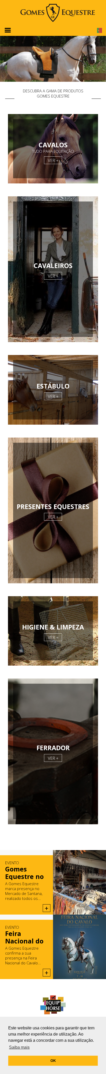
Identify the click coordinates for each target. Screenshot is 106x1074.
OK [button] (53, 1061)
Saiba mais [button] (19, 1047)
